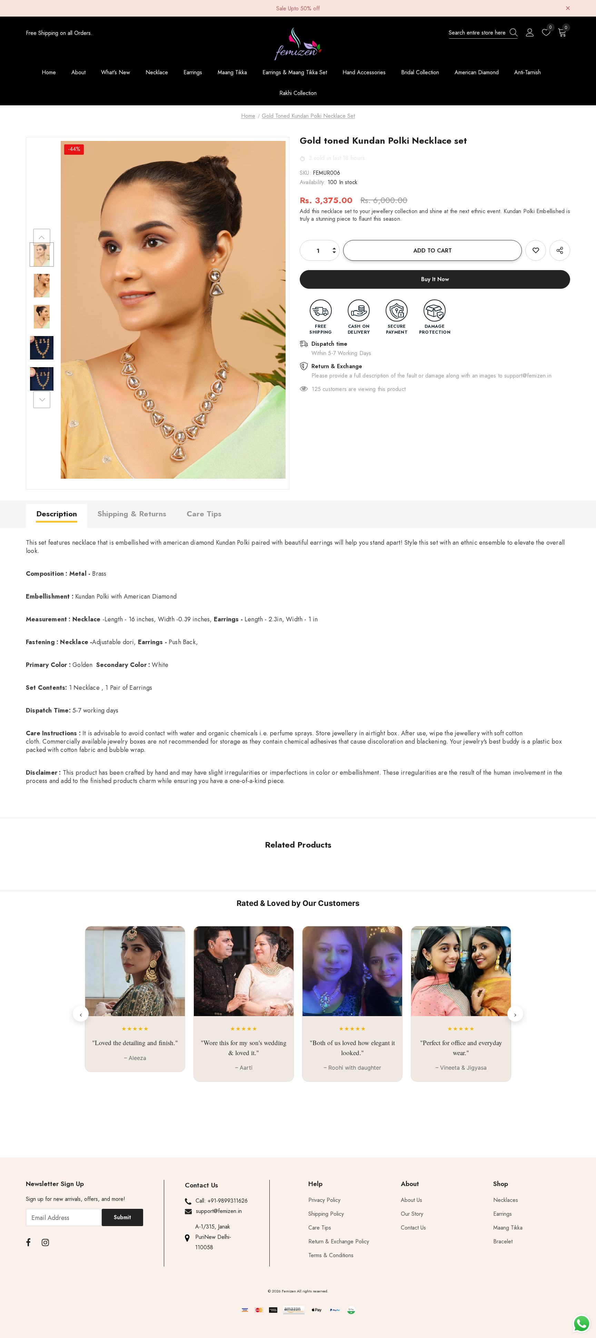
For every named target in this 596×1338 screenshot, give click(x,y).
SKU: (305, 173)
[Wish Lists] (535, 250)
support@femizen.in (219, 1211)
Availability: (313, 182)
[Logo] (298, 44)
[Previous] (41, 237)
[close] (567, 7)
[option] (173, 310)
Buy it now (435, 279)
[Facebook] (28, 1242)
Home (248, 116)
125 (316, 389)
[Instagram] (45, 1242)
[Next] (41, 399)
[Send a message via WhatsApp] (582, 1324)
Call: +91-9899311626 (222, 1201)
